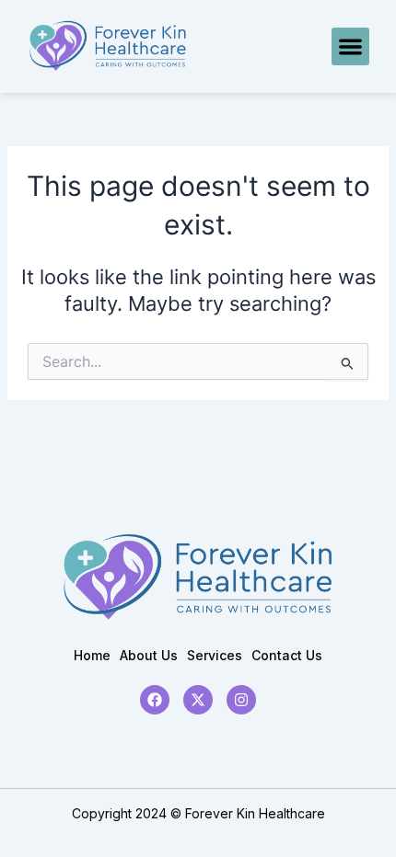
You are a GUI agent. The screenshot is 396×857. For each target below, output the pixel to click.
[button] (350, 46)
